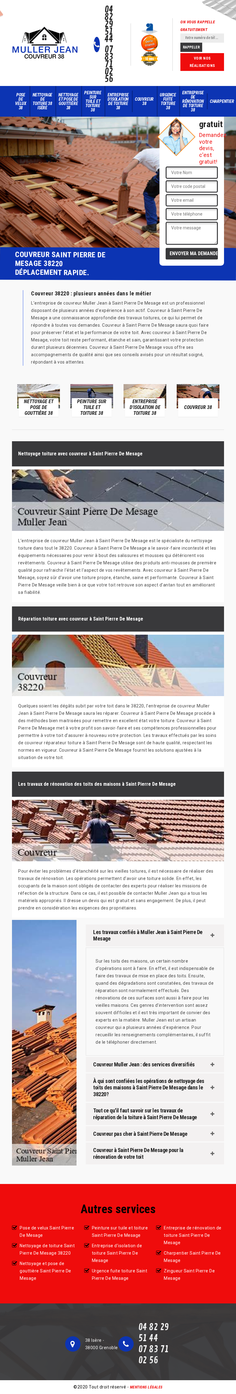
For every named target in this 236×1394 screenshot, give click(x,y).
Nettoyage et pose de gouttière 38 (68, 101)
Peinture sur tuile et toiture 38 (92, 101)
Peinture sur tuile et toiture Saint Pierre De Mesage (120, 1231)
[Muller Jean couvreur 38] (45, 43)
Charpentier (222, 101)
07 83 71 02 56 (108, 64)
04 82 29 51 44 (108, 24)
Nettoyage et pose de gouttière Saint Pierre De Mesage (45, 1271)
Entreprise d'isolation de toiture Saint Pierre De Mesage (117, 1253)
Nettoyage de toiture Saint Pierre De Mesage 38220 (47, 1249)
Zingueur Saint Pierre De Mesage (189, 1274)
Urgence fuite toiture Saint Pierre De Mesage (120, 1274)
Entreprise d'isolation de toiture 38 (118, 101)
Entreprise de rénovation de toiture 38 (193, 101)
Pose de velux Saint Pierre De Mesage (47, 1231)
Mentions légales (146, 1387)
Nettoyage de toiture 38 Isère (42, 101)
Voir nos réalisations (202, 62)
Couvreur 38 (144, 101)
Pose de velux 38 (20, 101)
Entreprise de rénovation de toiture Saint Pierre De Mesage (193, 1235)
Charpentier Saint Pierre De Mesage (192, 1257)
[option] (38, 400)
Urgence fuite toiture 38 (168, 101)
